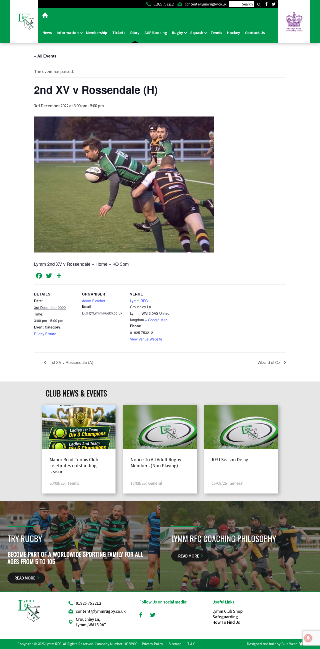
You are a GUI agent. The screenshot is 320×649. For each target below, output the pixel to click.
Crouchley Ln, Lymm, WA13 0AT (91, 622)
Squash (197, 32)
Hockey (233, 32)
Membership (96, 32)
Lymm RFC (139, 300)
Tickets (118, 32)
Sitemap (175, 644)
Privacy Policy (152, 644)
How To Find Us (226, 622)
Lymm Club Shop (227, 611)
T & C (191, 644)
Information (68, 32)
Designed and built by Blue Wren (272, 644)
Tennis (216, 32)
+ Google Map (156, 319)
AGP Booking (155, 32)
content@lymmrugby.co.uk (101, 611)
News (47, 32)
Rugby (178, 32)
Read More (25, 578)
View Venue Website (146, 339)
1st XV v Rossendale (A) (71, 362)
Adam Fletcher (93, 300)
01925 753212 (88, 603)
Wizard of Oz (269, 362)
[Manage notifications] (308, 638)
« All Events (45, 56)
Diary (135, 32)
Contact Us (255, 32)
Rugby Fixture (45, 333)
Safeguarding (225, 617)
